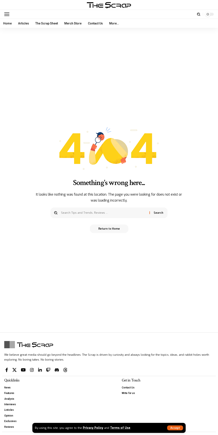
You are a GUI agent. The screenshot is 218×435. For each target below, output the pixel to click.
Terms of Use (120, 428)
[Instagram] (32, 370)
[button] (175, 427)
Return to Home (109, 228)
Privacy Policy (93, 428)
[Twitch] (48, 370)
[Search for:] (103, 213)
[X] (14, 370)
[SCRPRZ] (109, 4)
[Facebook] (6, 370)
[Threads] (65, 370)
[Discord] (57, 370)
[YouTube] (23, 370)
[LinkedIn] (40, 370)
